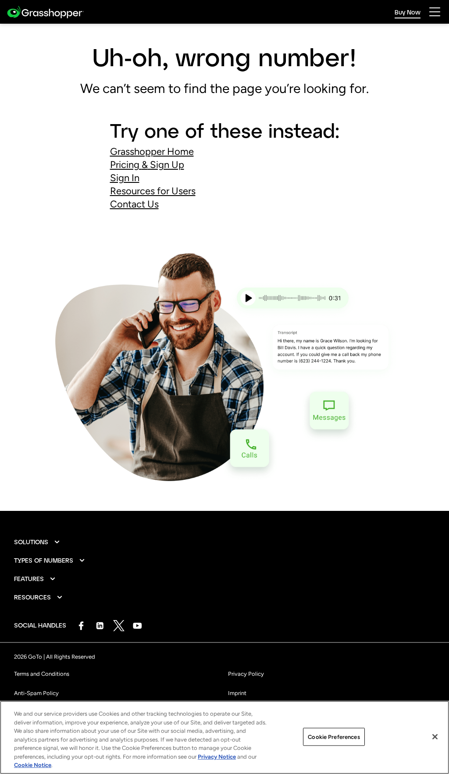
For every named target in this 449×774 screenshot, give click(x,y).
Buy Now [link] (407, 12)
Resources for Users (153, 191)
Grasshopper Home (152, 151)
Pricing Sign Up (147, 165)
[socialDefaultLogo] (81, 625)
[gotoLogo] (45, 12)
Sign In (124, 178)
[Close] (435, 736)
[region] (224, 737)
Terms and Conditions (41, 674)
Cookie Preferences (334, 736)
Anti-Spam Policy (36, 693)
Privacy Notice (217, 756)
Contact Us (134, 204)
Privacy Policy (246, 674)
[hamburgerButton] (435, 11)
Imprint (237, 693)
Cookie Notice (32, 765)
